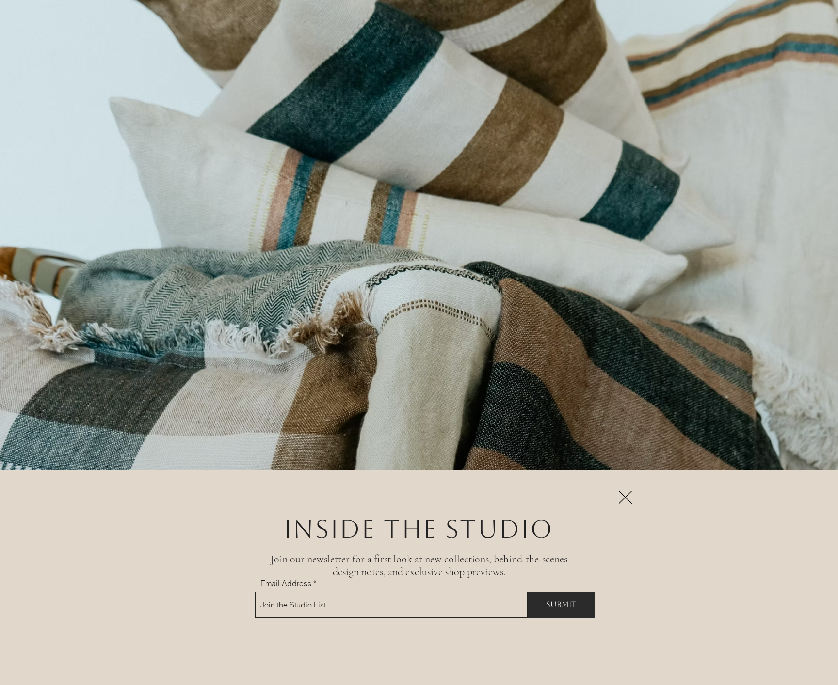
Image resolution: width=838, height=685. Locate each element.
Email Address (285, 583)
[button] (625, 497)
